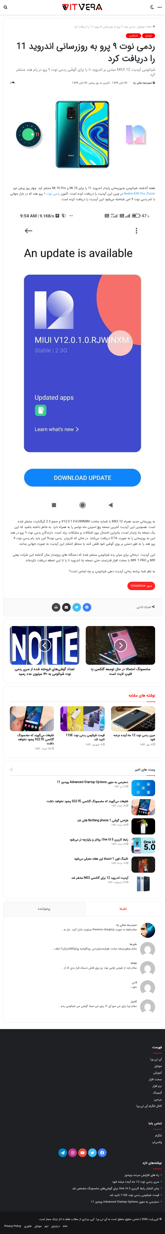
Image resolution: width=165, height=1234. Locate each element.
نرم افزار (157, 1086)
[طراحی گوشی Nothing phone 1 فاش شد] (143, 826)
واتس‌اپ (157, 1142)
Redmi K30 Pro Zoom (139, 193)
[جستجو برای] (5, 9)
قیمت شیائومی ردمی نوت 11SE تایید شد (85, 737)
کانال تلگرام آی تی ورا (149, 1106)
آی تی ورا (156, 1059)
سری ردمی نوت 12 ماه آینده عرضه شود (134, 737)
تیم (46, 1226)
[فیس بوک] (87, 607)
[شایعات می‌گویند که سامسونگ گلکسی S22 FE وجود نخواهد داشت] (32, 718)
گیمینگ (157, 1093)
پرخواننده (44, 908)
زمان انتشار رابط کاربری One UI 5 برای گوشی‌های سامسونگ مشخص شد (115, 1188)
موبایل (141, 27)
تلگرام (158, 1135)
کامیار (134, 1001)
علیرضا (133, 944)
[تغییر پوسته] (152, 9)
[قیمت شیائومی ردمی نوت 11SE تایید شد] (82, 718)
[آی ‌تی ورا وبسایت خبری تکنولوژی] (82, 7)
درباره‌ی (55, 1226)
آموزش (157, 1073)
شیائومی (133, 36)
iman (134, 963)
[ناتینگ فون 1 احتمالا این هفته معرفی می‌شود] (143, 865)
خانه (150, 27)
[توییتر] (76, 607)
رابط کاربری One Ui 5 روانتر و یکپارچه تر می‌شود (99, 839)
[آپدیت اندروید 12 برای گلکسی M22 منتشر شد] (143, 884)
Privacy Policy (12, 1226)
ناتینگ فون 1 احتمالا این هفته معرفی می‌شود (101, 858)
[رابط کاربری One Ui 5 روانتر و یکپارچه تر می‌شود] (143, 845)
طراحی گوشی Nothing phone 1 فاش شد (102, 820)
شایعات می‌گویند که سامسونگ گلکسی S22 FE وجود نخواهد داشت (35, 739)
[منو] (159, 9)
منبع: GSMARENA (141, 586)
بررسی (158, 1099)
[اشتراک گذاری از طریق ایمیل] (66, 607)
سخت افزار (155, 1079)
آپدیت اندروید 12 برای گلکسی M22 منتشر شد (99, 877)
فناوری (27, 1226)
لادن (134, 982)
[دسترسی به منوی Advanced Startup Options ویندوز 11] (143, 788)
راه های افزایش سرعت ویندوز (142, 1175)
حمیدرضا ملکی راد (142, 83)
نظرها (123, 908)
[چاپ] (56, 607)
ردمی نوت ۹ (52, 193)
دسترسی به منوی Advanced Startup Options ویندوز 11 (92, 782)
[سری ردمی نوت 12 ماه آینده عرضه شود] (133, 718)
